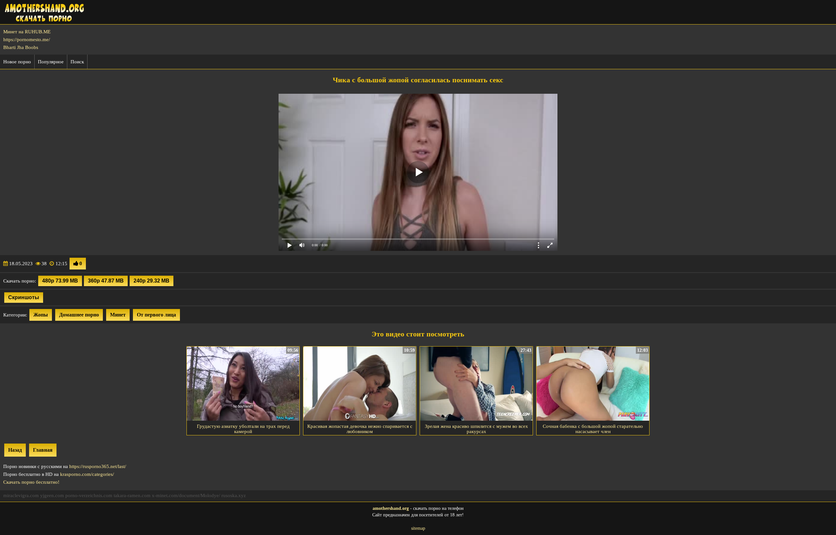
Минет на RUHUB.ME (27, 31)
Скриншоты (23, 297)
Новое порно (17, 61)
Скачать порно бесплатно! (31, 482)
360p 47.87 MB (106, 281)
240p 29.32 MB (151, 281)
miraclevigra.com (21, 495)
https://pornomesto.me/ (26, 39)
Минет (118, 314)
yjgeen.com (52, 495)
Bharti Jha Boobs (20, 47)
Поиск (77, 61)
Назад (15, 450)
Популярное (51, 61)
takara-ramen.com (132, 495)
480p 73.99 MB (60, 281)
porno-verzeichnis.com (88, 495)
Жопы (40, 314)
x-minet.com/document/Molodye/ (186, 495)
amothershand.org (391, 508)
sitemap (418, 528)
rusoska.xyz (233, 495)
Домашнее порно (79, 314)
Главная (43, 450)
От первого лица (156, 314)
